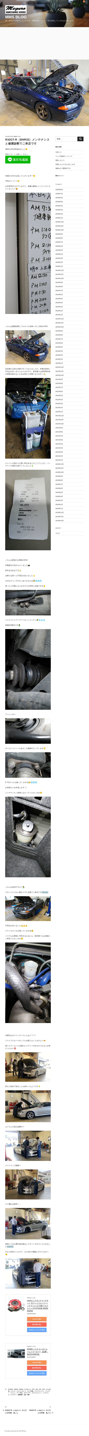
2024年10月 (59, 278)
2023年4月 (59, 351)
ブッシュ (13, 1392)
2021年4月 (59, 448)
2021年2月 (59, 456)
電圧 (28, 1394)
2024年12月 (59, 270)
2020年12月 (59, 464)
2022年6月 (59, 391)
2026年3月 (59, 210)
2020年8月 (59, 480)
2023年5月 (59, 347)
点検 (25, 1394)
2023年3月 (59, 355)
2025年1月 (59, 266)
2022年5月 (59, 395)
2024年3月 (59, 307)
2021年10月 (59, 424)
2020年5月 (59, 492)
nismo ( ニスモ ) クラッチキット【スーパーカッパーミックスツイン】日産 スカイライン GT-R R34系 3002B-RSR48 (37, 1306)
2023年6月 (59, 343)
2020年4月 (59, 496)
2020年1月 (59, 508)
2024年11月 (59, 274)
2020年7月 (59, 484)
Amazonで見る (36, 1319)
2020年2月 (59, 504)
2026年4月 (59, 206)
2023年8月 (59, 335)
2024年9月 (59, 282)
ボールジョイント (37, 1392)
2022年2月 (59, 407)
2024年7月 (59, 290)
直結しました (60, 160)
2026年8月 (59, 189)
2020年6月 (59, 488)
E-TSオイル (27, 1389)
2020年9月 (59, 476)
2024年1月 (59, 315)
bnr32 (16, 1389)
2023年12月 (59, 319)
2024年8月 (59, 286)
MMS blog (16, 17)
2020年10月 (59, 472)
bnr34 (21, 1389)
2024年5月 (59, 298)
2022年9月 (59, 379)
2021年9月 (59, 428)
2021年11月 (59, 420)
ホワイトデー (27, 1392)
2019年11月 (59, 516)
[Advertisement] (44, 43)
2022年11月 (59, 371)
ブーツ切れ (20, 1392)
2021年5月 (59, 444)
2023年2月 (59, 359)
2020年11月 (59, 468)
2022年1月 (59, 412)
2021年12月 (59, 416)
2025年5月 (59, 250)
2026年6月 (59, 198)
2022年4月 (59, 399)
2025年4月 (59, 254)
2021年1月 (59, 460)
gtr (33, 1389)
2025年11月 (59, 226)
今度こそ (58, 152)
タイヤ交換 (30, 1391)
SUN (19, 136)
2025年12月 (59, 222)
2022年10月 (59, 375)
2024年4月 (59, 302)
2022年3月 (59, 403)
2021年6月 (59, 440)
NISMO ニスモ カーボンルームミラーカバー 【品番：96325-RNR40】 (37, 1351)
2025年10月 (59, 230)
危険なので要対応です (63, 168)
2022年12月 (59, 367)
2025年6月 (59, 246)
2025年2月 (59, 262)
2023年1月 (59, 363)
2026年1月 (59, 218)
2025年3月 (59, 258)
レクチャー (14, 1394)
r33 (40, 1389)
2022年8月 (59, 383)
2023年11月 (59, 323)
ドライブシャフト (39, 1391)
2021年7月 (59, 436)
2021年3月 (59, 452)
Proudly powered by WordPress (15, 1431)
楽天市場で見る (36, 1324)
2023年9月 (59, 331)
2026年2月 (59, 214)
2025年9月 (59, 234)
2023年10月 (59, 327)
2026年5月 (59, 202)
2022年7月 (59, 387)
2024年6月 (59, 294)
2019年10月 (59, 520)
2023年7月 (59, 339)
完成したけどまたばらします (65, 164)
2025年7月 (59, 242)
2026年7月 (59, 194)
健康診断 (20, 1394)
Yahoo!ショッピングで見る (37, 1330)
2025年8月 (59, 238)
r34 (43, 1389)
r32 (37, 1389)
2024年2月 (59, 311)
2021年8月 (59, 432)
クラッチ (13, 1391)
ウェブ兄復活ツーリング (63, 156)
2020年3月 (59, 500)
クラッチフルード (21, 1391)
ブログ (57, 533)
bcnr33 (10, 1389)
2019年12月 (59, 512)
